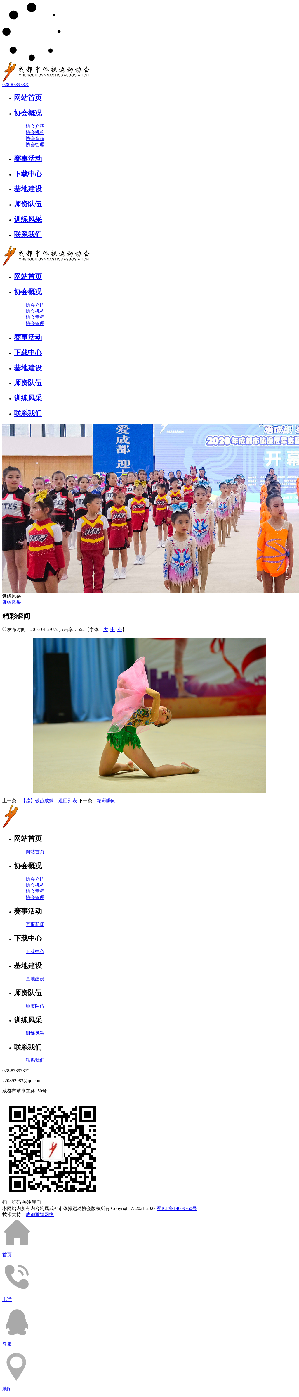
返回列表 (66, 800)
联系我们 (28, 234)
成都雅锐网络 (40, 1214)
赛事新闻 (35, 924)
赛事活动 (28, 158)
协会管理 (35, 144)
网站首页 (28, 98)
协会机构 (35, 132)
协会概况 (28, 113)
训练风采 (28, 219)
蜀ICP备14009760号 (177, 1208)
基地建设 (28, 189)
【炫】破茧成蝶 (37, 800)
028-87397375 (15, 84)
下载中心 (28, 174)
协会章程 (35, 138)
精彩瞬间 (106, 800)
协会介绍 (35, 126)
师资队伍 (28, 204)
